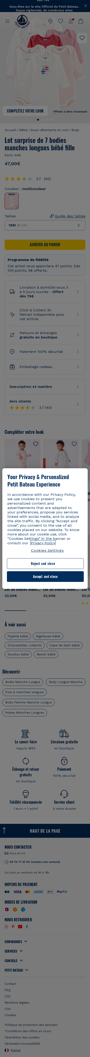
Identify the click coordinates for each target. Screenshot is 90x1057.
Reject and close (43, 563)
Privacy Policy (43, 543)
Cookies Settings (47, 550)
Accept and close (45, 576)
